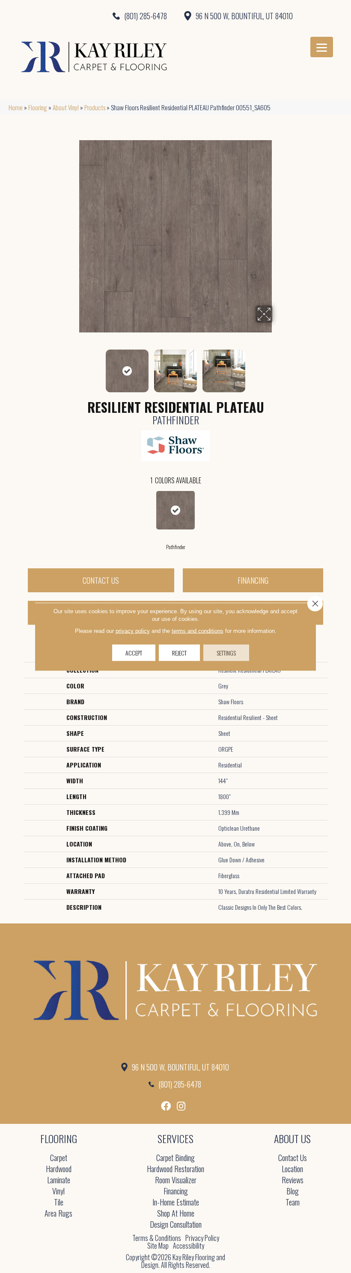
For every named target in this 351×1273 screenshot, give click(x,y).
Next (278, 366)
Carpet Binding (175, 1158)
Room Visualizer (175, 1180)
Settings (226, 652)
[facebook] (166, 1106)
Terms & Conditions (156, 1238)
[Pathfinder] (175, 510)
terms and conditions (197, 630)
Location (292, 1169)
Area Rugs (58, 1214)
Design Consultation (176, 1225)
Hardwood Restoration (175, 1169)
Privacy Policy (202, 1238)
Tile (58, 1203)
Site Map (158, 1245)
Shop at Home (175, 1214)
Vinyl (58, 1192)
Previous (72, 366)
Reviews (292, 1180)
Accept (133, 652)
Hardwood (58, 1169)
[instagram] (181, 1106)
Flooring (37, 107)
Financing (253, 580)
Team (293, 1203)
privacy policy (133, 630)
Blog (292, 1192)
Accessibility (188, 1245)
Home (16, 107)
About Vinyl (66, 107)
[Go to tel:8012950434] (88, 16)
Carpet (58, 1158)
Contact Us (101, 580)
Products (94, 107)
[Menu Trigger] (321, 47)
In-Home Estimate (175, 1203)
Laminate (58, 1180)
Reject (179, 652)
